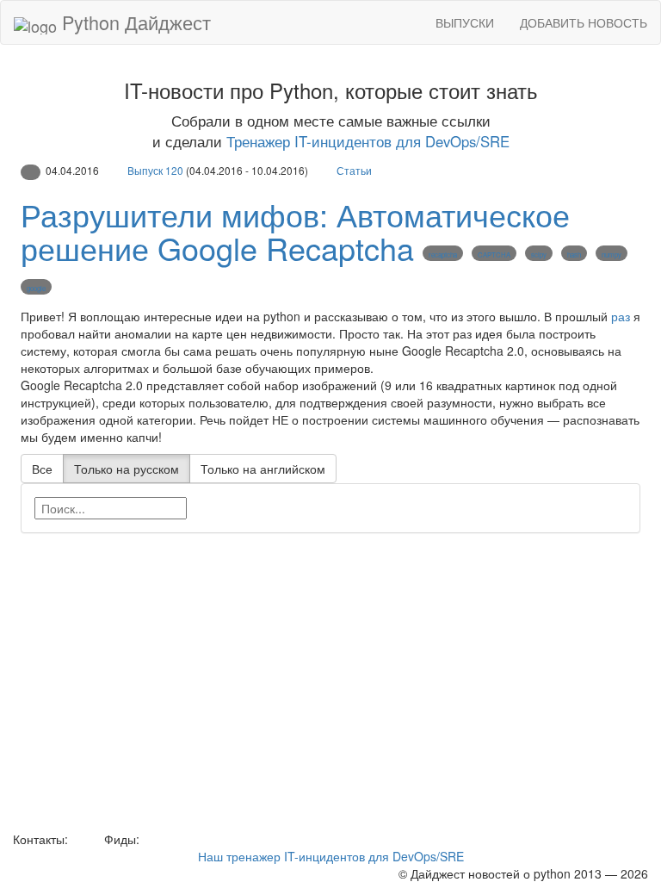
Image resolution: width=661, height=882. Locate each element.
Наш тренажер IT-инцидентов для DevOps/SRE (331, 856)
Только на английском (263, 468)
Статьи (354, 170)
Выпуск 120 (155, 170)
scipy (539, 254)
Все (42, 468)
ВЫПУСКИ (465, 22)
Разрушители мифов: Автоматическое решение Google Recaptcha (295, 231)
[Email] (84, 839)
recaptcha (443, 254)
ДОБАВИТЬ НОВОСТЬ (583, 22)
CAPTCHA (494, 254)
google (36, 288)
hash (574, 254)
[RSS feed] (149, 839)
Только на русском (126, 468)
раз (620, 316)
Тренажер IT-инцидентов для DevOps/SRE (368, 141)
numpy (611, 254)
